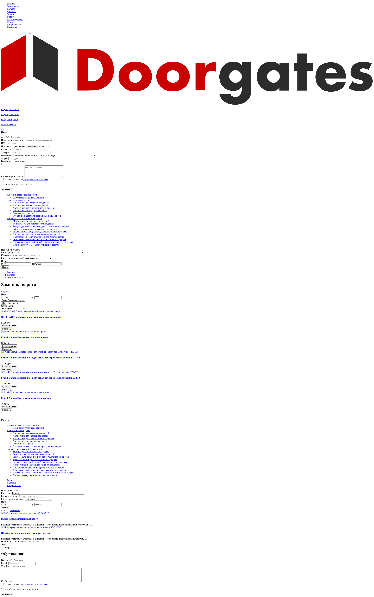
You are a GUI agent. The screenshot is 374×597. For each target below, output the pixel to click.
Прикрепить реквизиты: (13, 146)
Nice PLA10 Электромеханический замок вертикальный (31, 317)
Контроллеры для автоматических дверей (33, 223)
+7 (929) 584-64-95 (10, 114)
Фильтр (5, 291)
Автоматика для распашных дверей (30, 205)
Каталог (11, 9)
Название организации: (13, 140)
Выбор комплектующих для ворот (19, 519)
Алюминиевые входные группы (23, 194)
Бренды (11, 480)
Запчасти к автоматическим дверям (24, 218)
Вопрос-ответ (14, 24)
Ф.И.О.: (6, 137)
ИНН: (4, 143)
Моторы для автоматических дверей (31, 221)
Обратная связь (8, 124)
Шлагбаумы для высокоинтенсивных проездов (26, 533)
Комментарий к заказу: (12, 176)
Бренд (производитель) (12, 258)
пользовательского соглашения (35, 179)
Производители (15, 19)
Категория (6, 252)
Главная (11, 3)
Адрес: (4, 158)
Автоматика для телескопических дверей (33, 208)
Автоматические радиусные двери (30, 210)
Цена (3, 261)
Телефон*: (6, 566)
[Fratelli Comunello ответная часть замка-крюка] (25, 392)
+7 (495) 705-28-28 (10, 109)
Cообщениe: (7, 581)
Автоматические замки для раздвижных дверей (36, 234)
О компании (13, 6)
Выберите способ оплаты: (14, 161)
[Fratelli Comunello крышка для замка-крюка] (23, 331)
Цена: (4, 294)
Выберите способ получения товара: (19, 155)
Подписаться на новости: (13, 541)
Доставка (11, 11)
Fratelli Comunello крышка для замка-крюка (24, 337)
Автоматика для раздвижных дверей (31, 202)
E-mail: (5, 149)
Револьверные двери (23, 213)
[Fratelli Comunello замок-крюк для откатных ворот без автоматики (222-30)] (39, 372)
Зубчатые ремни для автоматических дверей (35, 229)
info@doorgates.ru (9, 119)
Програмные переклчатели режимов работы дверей (38, 237)
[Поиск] (30, 33)
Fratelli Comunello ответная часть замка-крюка (26, 398)
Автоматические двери (18, 200)
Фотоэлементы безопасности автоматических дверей (39, 239)
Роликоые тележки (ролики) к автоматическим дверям (40, 231)
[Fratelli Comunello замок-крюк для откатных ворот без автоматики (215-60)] (39, 352)
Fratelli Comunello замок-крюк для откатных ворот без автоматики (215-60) (40, 357)
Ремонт (10, 17)
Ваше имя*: (7, 560)
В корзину (6, 329)
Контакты (12, 27)
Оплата (10, 14)
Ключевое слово (9, 255)
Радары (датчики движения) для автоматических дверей (41, 226)
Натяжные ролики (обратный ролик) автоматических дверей (43, 242)
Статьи (10, 22)
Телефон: (6, 152)
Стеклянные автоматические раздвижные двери (37, 216)
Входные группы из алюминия (28, 197)
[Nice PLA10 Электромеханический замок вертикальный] (30, 311)
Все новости (15, 511)
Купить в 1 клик (9, 326)
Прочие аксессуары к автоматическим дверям (36, 245)
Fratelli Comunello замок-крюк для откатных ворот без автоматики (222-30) (40, 378)
